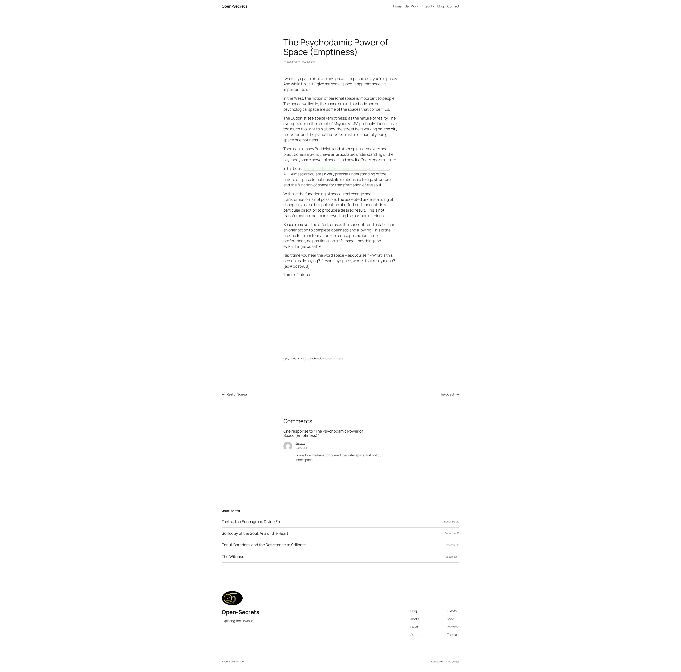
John (297, 61)
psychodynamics (294, 358)
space (339, 358)
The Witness (233, 556)
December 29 (451, 521)
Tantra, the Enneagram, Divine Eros (253, 521)
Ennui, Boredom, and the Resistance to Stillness (264, 545)
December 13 (452, 545)
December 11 (452, 556)
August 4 (300, 443)
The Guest (446, 394)
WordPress (453, 661)
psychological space (320, 358)
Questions (308, 61)
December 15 (452, 533)
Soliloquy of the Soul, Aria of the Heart (255, 533)
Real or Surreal (237, 394)
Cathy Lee (301, 447)
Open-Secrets (234, 6)
